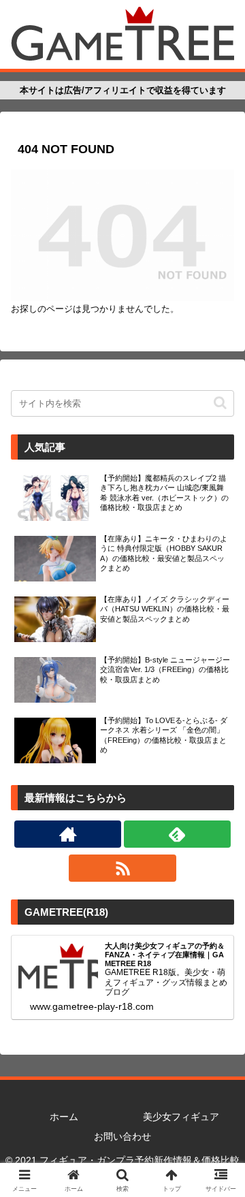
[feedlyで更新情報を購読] (177, 834)
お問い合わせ (122, 1136)
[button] (220, 403)
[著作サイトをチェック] (67, 834)
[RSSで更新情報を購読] (122, 868)
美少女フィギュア (181, 1116)
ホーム (64, 1116)
